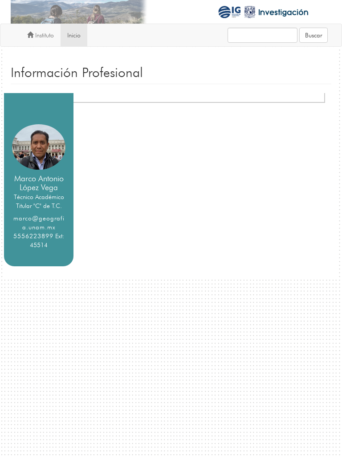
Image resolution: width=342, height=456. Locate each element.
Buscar (313, 35)
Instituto (43, 35)
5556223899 (33, 236)
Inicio (74, 35)
